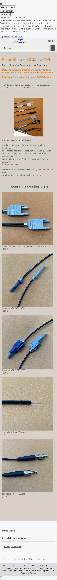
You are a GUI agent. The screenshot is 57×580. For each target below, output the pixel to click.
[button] (40, 41)
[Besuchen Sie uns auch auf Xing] (4, 554)
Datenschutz (17, 36)
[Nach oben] (1, 578)
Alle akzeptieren (8, 7)
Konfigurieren (7, 11)
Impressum (5, 36)
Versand (42, 559)
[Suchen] (53, 48)
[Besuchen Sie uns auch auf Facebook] (4, 551)
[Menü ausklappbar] (5, 41)
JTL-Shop (33, 573)
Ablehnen (5, 14)
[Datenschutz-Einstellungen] (1, 2)
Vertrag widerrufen (12, 546)
